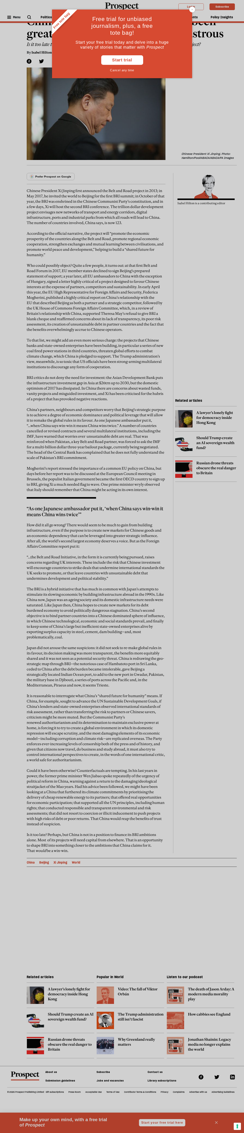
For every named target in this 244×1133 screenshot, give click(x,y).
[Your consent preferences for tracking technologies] (237, 1126)
